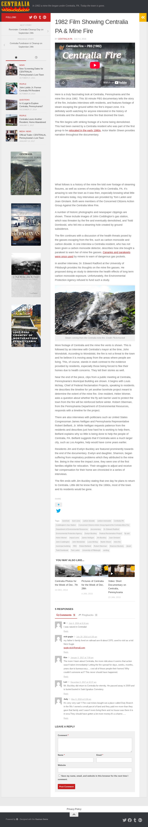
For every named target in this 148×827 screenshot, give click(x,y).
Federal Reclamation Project (110, 533)
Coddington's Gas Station (66, 525)
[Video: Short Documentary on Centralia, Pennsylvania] (121, 571)
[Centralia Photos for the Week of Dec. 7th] (68, 571)
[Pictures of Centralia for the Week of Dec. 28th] (95, 571)
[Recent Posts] (36, 58)
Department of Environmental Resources (72, 529)
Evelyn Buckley (91, 533)
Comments (67, 615)
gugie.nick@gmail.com (74, 648)
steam (128, 546)
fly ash (127, 533)
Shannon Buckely (117, 546)
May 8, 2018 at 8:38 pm (81, 699)
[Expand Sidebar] (143, 17)
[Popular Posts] (16, 58)
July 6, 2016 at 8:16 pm (79, 623)
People (22, 84)
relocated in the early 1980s (85, 130)
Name (61, 755)
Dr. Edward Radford (111, 529)
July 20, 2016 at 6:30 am (86, 637)
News (22, 65)
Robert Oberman (100, 546)
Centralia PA (119, 521)
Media (22, 131)
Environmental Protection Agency (69, 533)
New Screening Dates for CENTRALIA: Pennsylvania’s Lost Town (31, 71)
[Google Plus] (44, 17)
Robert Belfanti (85, 546)
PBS (75, 546)
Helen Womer (61, 538)
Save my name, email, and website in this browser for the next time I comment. (93, 777)
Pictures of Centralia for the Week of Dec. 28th (93, 585)
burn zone (76, 521)
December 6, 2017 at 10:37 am (83, 682)
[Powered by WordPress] (17, 819)
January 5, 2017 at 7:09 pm (82, 658)
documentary (96, 529)
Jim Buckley (101, 538)
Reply (66, 631)
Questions (24, 100)
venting (106, 550)
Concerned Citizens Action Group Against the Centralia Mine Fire (104, 525)
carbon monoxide (104, 521)
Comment (63, 735)
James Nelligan (88, 538)
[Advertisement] (95, 159)
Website (62, 765)
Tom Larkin (75, 550)
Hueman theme (41, 819)
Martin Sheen (106, 542)
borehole (66, 521)
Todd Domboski (62, 550)
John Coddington (63, 542)
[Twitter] (30, 17)
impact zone (74, 538)
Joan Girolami (114, 538)
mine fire (117, 542)
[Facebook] (35, 17)
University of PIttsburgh (91, 550)
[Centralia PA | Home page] (15, 6)
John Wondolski (78, 542)
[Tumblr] (40, 17)
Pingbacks (89, 615)
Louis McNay (93, 542)
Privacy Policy (74, 809)
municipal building (63, 546)
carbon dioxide (89, 521)
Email (99, 755)
